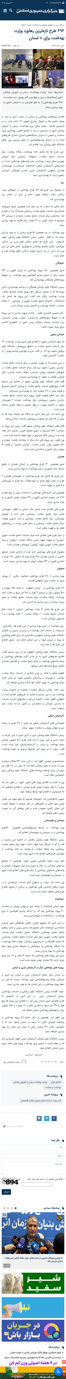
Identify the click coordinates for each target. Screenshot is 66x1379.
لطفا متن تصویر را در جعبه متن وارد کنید (45, 1179)
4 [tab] (4, 1208)
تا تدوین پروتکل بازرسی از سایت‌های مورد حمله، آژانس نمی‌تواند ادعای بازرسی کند (34, 1259)
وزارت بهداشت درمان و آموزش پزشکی (30, 1082)
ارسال (6, 1192)
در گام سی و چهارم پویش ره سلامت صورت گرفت (42, 25)
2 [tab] (12, 1208)
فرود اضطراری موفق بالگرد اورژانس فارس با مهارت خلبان (35, 1353)
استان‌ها (38, 1055)
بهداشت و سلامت (53, 1087)
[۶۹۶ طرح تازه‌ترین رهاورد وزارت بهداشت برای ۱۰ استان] (33, 68)
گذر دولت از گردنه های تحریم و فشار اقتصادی (41, 1101)
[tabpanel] (33, 1240)
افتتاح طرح (56, 1082)
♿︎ (58, 1371)
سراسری (29, 1055)
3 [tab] (8, 1208)
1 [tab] (16, 1208)
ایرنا (37, 11)
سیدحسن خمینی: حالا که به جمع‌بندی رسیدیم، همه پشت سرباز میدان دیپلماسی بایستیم (33, 1359)
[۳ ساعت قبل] (33, 1233)
